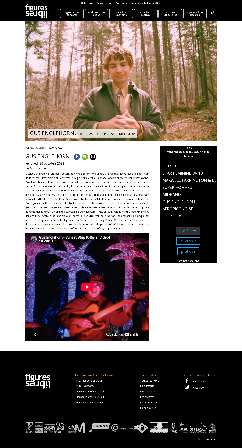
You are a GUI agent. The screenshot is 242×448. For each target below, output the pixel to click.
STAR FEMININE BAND (182, 173)
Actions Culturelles (170, 13)
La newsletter (148, 408)
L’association (147, 391)
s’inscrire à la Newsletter (145, 3)
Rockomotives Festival (96, 13)
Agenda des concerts (72, 13)
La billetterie (147, 386)
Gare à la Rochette (121, 13)
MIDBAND (171, 194)
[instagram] (93, 157)
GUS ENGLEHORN (178, 201)
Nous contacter (149, 402)
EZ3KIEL (169, 166)
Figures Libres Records (195, 13)
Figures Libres (38, 147)
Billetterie (87, 3)
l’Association (104, 3)
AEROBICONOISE (177, 209)
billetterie (188, 241)
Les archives (147, 397)
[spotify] (85, 157)
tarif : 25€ (188, 230)
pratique (188, 251)
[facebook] (77, 157)
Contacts (121, 3)
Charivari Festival (145, 13)
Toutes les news (149, 380)
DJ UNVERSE (173, 216)
